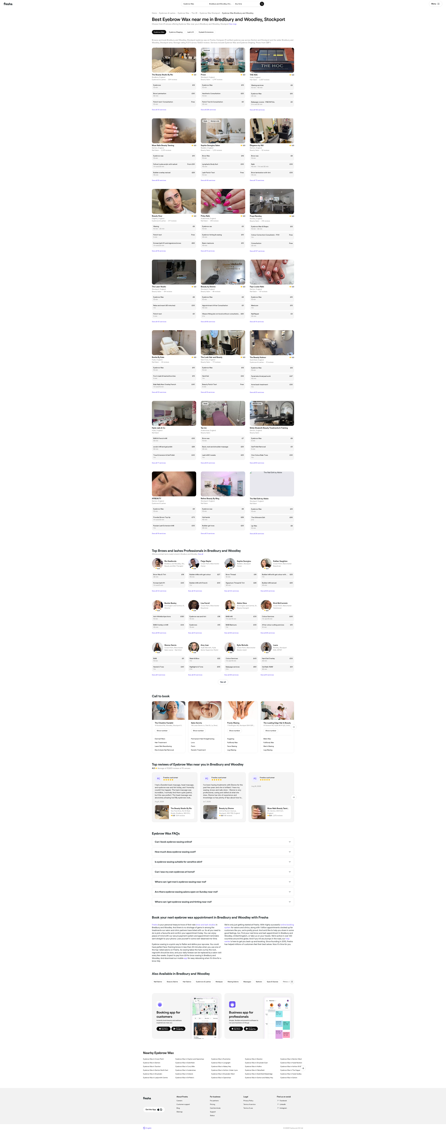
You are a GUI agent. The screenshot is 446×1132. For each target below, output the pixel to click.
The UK (194, 13)
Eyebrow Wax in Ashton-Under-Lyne (224, 1070)
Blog (178, 1108)
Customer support (183, 1104)
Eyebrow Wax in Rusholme (220, 1059)
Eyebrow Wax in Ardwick (184, 1074)
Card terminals (215, 1108)
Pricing (212, 1104)
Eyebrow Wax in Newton (253, 1059)
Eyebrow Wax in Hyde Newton (291, 1063)
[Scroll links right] (303, 1068)
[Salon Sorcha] (204, 727)
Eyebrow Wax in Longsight (220, 1063)
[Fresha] (8, 4)
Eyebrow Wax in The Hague (290, 1070)
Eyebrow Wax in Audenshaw (185, 1070)
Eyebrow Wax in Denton (151, 1063)
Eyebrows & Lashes (167, 13)
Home (154, 13)
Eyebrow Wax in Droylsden (152, 1074)
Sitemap (179, 1112)
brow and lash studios (205, 925)
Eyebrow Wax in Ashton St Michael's (293, 1066)
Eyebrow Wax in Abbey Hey (221, 1066)
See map (233, 24)
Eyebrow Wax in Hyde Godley (291, 1074)
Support (213, 1112)
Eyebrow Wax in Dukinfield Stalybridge (258, 1074)
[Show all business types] (292, 982)
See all (223, 682)
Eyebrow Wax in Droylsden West (223, 1074)
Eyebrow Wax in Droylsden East (256, 1063)
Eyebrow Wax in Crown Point (153, 1059)
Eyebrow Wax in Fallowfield (254, 1070)
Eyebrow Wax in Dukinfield (184, 1063)
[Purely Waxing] (241, 727)
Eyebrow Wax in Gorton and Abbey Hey (259, 1078)
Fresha (155, 925)
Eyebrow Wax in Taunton (152, 1066)
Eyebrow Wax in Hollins (253, 1066)
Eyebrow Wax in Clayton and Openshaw (189, 1059)
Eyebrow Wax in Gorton (288, 1078)
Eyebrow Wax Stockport (210, 13)
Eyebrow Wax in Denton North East (155, 1070)
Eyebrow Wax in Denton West (291, 1059)
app (185, 958)
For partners (214, 1101)
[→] (293, 727)
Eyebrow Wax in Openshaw (221, 1078)
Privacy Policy (248, 1101)
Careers (179, 1101)
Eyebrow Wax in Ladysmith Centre (155, 1078)
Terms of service (249, 1104)
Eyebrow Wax (183, 13)
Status (212, 1115)
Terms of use (248, 1108)
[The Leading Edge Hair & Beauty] (277, 727)
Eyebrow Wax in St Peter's (184, 1078)
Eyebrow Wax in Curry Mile (185, 1066)
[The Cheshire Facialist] (168, 727)
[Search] (262, 4)
